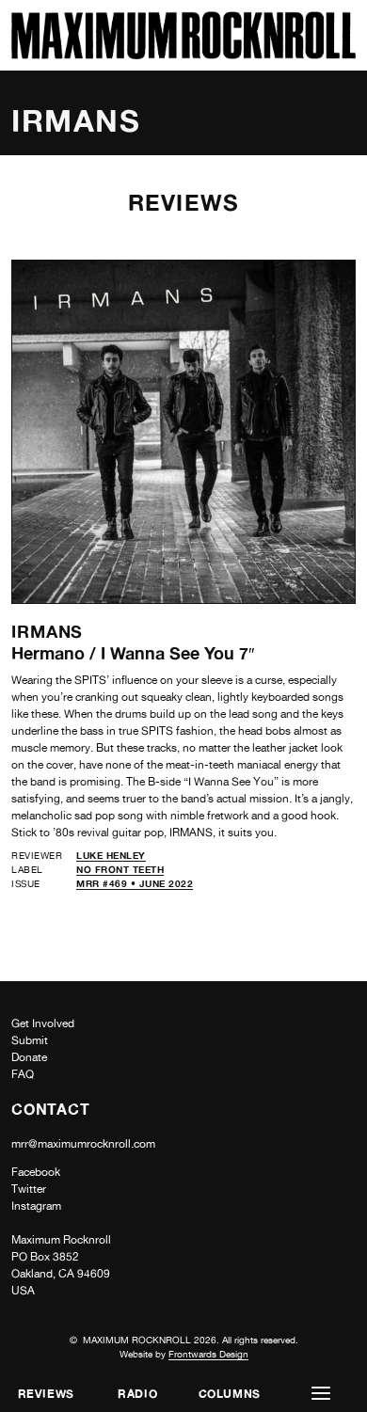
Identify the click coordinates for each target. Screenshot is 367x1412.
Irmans (47, 631)
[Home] (183, 54)
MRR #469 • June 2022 (134, 883)
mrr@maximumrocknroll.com (83, 1143)
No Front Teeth (120, 869)
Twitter (28, 1189)
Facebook (35, 1172)
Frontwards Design (208, 1353)
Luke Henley (111, 855)
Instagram (36, 1206)
